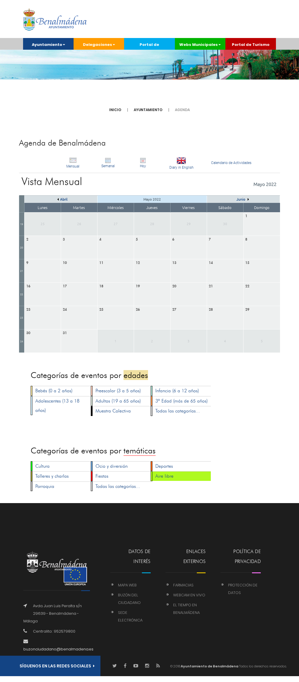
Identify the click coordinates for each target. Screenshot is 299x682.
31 (65, 332)
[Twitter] (114, 666)
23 (21, 317)
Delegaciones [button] (97, 44)
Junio (241, 199)
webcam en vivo (189, 595)
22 (21, 294)
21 (21, 270)
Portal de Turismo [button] (251, 44)
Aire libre (164, 476)
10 (65, 262)
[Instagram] (147, 666)
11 (101, 262)
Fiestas (101, 476)
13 (174, 262)
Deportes (164, 466)
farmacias (183, 585)
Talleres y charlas (52, 476)
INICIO (115, 109)
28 (211, 309)
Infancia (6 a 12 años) (177, 390)
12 (138, 262)
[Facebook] (125, 666)
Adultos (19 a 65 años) (118, 401)
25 (101, 309)
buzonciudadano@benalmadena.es (58, 649)
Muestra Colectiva (113, 411)
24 (65, 309)
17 (65, 285)
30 (28, 332)
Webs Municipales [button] (198, 44)
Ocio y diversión (111, 466)
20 (21, 247)
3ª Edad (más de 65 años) (181, 401)
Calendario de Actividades (231, 163)
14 (211, 262)
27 (174, 309)
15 (247, 262)
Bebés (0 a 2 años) (53, 390)
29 (247, 309)
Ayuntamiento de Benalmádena (209, 666)
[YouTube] (135, 666)
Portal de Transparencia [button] (149, 46)
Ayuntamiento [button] (47, 44)
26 (138, 309)
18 (101, 285)
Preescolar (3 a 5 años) (118, 390)
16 (28, 285)
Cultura (42, 466)
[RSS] (158, 666)
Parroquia (44, 486)
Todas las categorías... (177, 411)
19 (21, 224)
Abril (63, 199)
